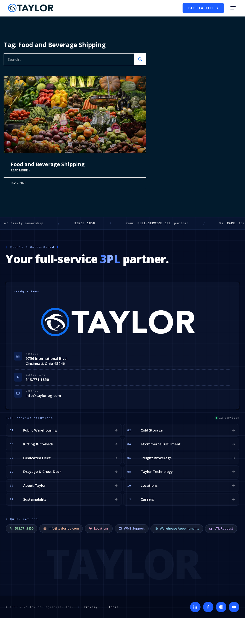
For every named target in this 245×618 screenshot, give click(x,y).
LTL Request (223, 528)
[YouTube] (234, 607)
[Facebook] (208, 607)
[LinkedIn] (195, 607)
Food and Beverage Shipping (48, 164)
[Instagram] (221, 607)
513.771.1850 (37, 379)
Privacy (91, 607)
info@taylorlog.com (43, 395)
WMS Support (134, 528)
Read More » (20, 170)
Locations (101, 528)
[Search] (140, 59)
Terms (114, 607)
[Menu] (233, 8)
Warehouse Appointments (179, 528)
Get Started (200, 8)
